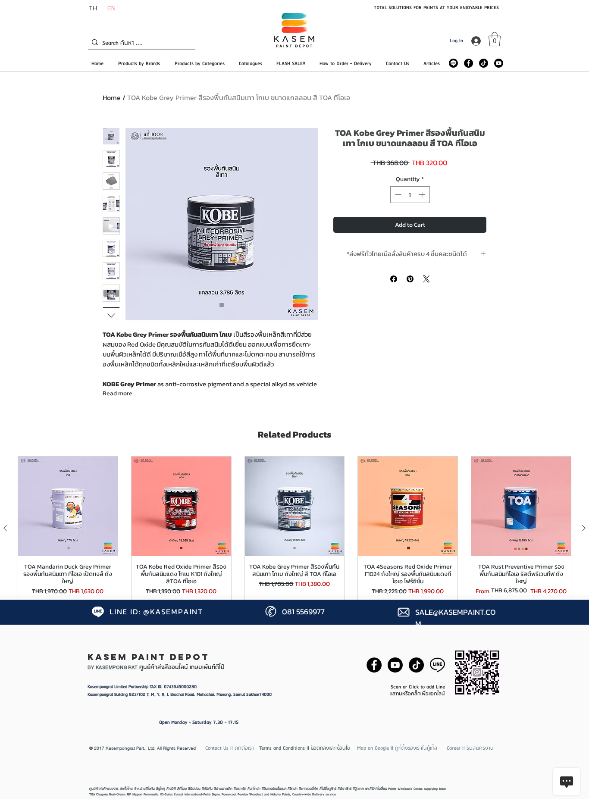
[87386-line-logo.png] (437, 665)
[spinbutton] (410, 195)
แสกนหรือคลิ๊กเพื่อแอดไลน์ (417, 693)
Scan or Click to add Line (418, 686)
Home (112, 97)
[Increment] (423, 195)
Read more (117, 393)
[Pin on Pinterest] (410, 279)
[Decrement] (397, 195)
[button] (495, 39)
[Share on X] (426, 279)
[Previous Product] (5, 528)
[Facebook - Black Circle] (468, 63)
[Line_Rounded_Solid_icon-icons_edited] (453, 63)
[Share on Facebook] (393, 279)
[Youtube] (498, 63)
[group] (294, 528)
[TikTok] (483, 63)
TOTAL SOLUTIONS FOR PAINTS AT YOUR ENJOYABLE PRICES (436, 7)
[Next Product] (584, 528)
